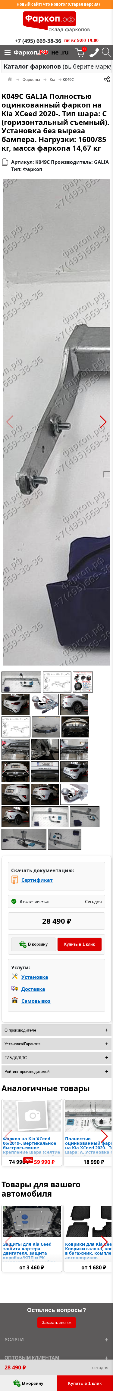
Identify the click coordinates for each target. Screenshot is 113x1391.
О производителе (20, 1030)
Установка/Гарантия (22, 1044)
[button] (10, 422)
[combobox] (56, 66)
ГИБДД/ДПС (16, 1058)
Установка (34, 977)
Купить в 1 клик (79, 944)
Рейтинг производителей (27, 1071)
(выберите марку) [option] (55, 66)
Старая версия (84, 4)
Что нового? (55, 4)
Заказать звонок (56, 1322)
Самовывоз (36, 1001)
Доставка (33, 989)
